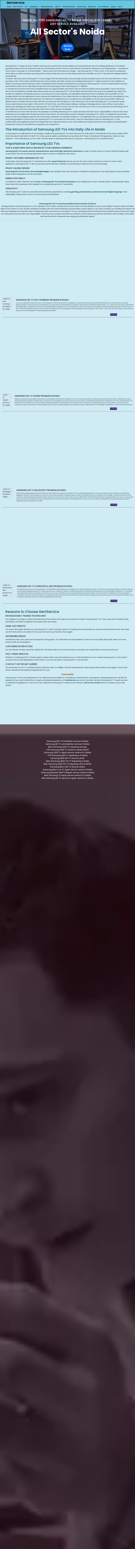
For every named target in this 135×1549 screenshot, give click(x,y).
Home (9, 7)
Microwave (91, 7)
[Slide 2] (67, 56)
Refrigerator (34, 7)
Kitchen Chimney (68, 7)
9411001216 (114, 314)
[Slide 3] (71, 56)
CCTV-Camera (103, 7)
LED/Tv (57, 7)
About (120, 7)
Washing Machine (46, 7)
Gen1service (16, 3)
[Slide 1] (63, 56)
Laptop (113, 7)
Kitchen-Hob (81, 7)
